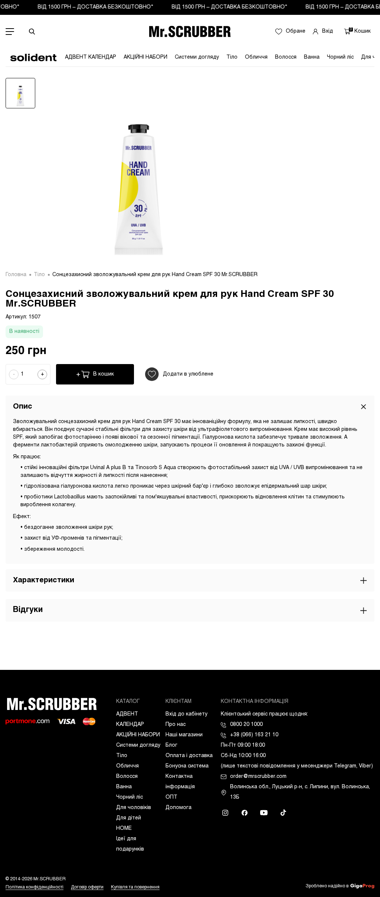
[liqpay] (27, 721)
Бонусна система (187, 766)
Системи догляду (197, 57)
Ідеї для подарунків (130, 844)
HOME (124, 828)
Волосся (286, 57)
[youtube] (264, 812)
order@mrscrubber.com (258, 776)
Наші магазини (184, 735)
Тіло (232, 57)
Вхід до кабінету (186, 714)
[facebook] (244, 812)
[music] (283, 812)
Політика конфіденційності (34, 887)
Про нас (176, 724)
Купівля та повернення (135, 887)
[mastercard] (89, 721)
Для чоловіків (133, 807)
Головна (16, 274)
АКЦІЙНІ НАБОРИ (145, 57)
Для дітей (128, 818)
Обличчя (256, 57)
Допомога (178, 807)
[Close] (363, 406)
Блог (171, 745)
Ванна (312, 57)
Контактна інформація (180, 781)
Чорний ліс (340, 57)
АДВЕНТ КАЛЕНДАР (90, 57)
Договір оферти (87, 887)
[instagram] (225, 812)
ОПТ (171, 797)
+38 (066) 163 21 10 (254, 735)
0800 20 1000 (246, 724)
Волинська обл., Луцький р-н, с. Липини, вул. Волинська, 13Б (300, 792)
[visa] (66, 721)
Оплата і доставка (189, 755)
